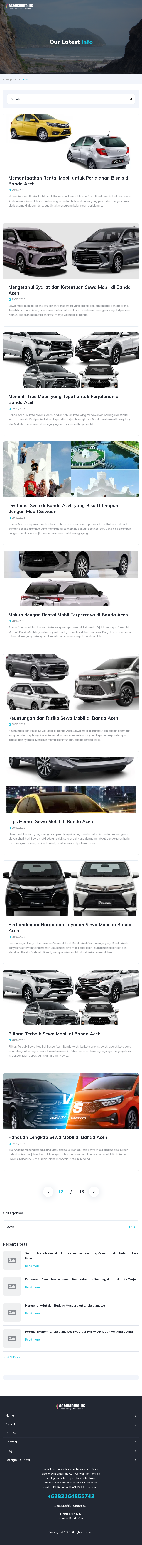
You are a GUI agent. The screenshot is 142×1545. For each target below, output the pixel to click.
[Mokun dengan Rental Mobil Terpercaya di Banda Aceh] (71, 578)
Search (11, 1424)
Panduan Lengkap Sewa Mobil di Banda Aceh (58, 1137)
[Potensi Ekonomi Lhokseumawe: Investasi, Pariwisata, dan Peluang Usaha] (12, 1338)
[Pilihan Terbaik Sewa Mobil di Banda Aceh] (71, 997)
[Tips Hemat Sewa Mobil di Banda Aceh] (71, 785)
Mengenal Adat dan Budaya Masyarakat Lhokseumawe (65, 1305)
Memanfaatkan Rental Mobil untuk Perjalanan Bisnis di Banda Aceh (69, 181)
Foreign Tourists (18, 1460)
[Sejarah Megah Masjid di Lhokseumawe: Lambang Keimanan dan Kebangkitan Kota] (12, 1260)
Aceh (10, 1227)
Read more (32, 1266)
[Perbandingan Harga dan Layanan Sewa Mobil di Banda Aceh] (71, 888)
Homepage (10, 79)
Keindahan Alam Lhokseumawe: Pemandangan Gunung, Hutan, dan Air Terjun (81, 1279)
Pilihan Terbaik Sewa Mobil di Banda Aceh (55, 1034)
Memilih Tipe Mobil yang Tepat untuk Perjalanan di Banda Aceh (64, 399)
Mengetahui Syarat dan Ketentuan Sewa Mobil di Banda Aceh (70, 290)
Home (10, 1415)
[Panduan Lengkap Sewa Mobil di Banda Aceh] (71, 1101)
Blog (9, 1451)
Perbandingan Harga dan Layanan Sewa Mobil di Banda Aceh (70, 927)
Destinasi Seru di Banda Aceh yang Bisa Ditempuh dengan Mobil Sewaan (63, 508)
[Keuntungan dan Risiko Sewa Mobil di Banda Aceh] (71, 682)
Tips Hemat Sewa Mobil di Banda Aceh (51, 821)
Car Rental (13, 1433)
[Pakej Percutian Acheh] (20, 6)
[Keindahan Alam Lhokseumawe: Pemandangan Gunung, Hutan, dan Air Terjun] (12, 1286)
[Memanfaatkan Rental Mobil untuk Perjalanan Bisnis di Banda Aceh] (71, 141)
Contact (11, 1442)
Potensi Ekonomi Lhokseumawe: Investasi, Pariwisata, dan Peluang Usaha (79, 1331)
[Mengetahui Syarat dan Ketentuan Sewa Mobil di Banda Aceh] (71, 251)
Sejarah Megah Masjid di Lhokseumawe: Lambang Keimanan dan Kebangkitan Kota (81, 1255)
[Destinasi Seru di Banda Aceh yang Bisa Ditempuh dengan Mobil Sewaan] (71, 469)
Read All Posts (11, 1357)
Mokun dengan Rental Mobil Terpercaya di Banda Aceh (68, 614)
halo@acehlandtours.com (71, 1505)
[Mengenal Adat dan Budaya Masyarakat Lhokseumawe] (12, 1312)
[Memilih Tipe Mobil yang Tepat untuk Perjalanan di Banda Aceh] (71, 360)
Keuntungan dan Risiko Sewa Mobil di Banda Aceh (63, 718)
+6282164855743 (71, 1496)
